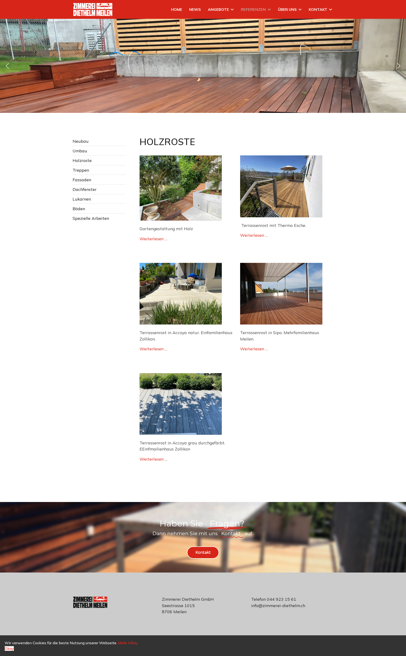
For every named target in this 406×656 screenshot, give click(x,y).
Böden (79, 208)
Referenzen (253, 9)
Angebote (218, 9)
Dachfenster (85, 189)
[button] (7, 66)
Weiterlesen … (153, 238)
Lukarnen (82, 199)
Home (176, 9)
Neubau (81, 141)
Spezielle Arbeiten (91, 218)
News (195, 9)
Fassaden (82, 179)
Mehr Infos (127, 642)
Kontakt (318, 9)
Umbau (80, 150)
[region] (203, 66)
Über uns (287, 9)
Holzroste (82, 160)
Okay (9, 648)
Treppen (81, 170)
